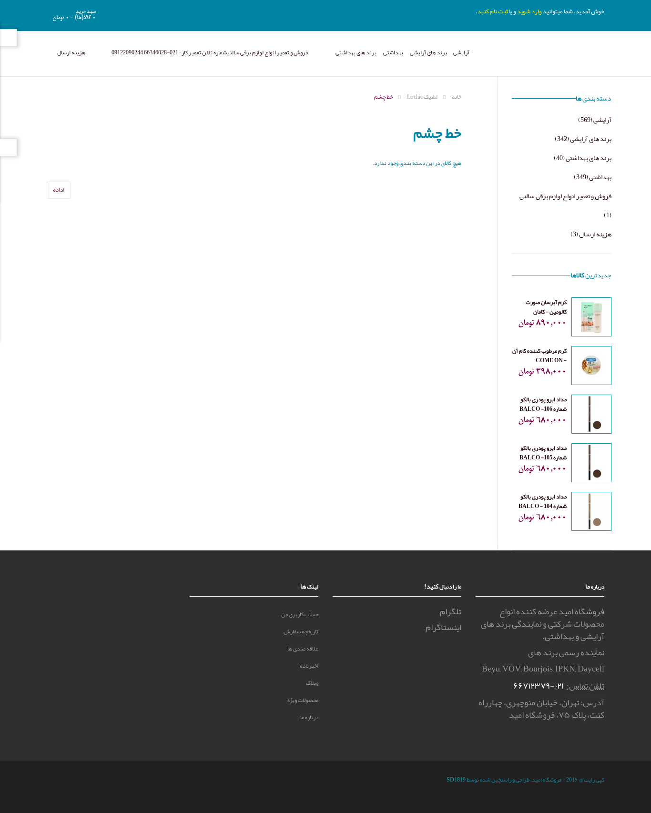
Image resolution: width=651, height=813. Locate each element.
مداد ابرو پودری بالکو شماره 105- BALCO (543, 452)
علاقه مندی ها (302, 648)
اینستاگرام (443, 627)
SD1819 (456, 779)
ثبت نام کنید (493, 11)
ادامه (58, 189)
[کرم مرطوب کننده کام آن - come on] (591, 367)
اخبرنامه (309, 665)
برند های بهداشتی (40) (582, 157)
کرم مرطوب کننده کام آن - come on (539, 355)
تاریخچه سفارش (301, 631)
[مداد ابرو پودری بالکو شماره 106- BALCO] (591, 416)
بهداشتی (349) (592, 176)
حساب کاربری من (299, 614)
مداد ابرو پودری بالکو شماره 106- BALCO (543, 404)
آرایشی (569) (594, 119)
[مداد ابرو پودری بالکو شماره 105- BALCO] (591, 464)
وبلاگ (312, 683)
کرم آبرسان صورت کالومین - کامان (546, 306)
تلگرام (450, 611)
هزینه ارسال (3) (590, 234)
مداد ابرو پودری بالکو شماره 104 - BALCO (543, 501)
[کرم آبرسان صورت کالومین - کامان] (591, 319)
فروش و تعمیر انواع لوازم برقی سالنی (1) (565, 205)
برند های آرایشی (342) (583, 138)
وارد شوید (529, 11)
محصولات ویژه (302, 700)
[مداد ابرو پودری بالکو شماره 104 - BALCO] (591, 513)
